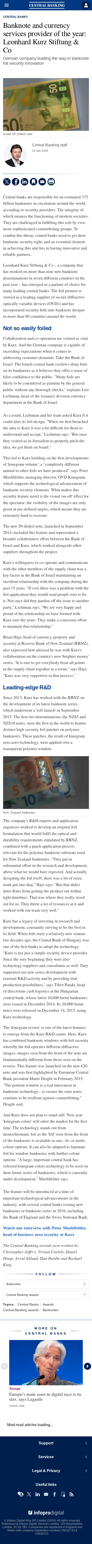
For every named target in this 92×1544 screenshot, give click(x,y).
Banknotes (51, 1310)
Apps (63, 1494)
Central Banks (15, 17)
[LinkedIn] (24, 181)
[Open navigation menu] (4, 5)
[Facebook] (15, 181)
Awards (48, 1304)
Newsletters (46, 1494)
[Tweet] (7, 181)
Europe (15, 1388)
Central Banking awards (21, 1310)
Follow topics (20, 1494)
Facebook (54, 1494)
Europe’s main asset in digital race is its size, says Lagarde (45, 1396)
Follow (46, 1274)
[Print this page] (51, 181)
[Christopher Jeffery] (15, 155)
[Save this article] (33, 181)
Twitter (29, 1494)
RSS (71, 1494)
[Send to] (42, 181)
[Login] (86, 5)
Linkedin (37, 1494)
